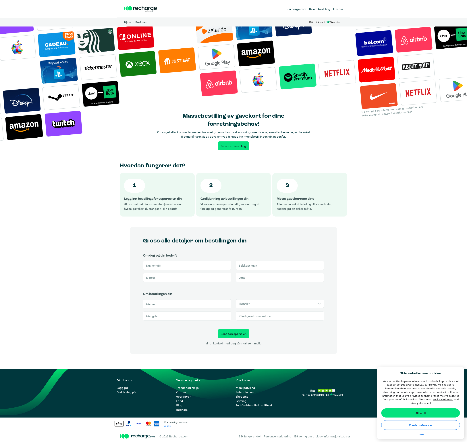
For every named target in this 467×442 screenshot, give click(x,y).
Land (242, 277)
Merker (151, 304)
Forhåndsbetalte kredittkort (254, 405)
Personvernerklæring (277, 436)
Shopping (242, 396)
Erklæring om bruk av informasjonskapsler (322, 436)
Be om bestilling (319, 9)
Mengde (151, 316)
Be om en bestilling (233, 146)
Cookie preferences (420, 425)
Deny (421, 434)
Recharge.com (296, 9)
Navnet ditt (153, 265)
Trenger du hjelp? (188, 388)
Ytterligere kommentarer (255, 316)
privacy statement (420, 403)
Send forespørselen (233, 334)
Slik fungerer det (250, 436)
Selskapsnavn (248, 265)
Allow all (421, 413)
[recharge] (140, 9)
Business (182, 409)
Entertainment (245, 392)
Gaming (241, 401)
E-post (150, 277)
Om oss (338, 9)
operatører (183, 396)
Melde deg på (126, 392)
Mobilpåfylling (245, 388)
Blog (179, 405)
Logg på (122, 388)
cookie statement (443, 399)
